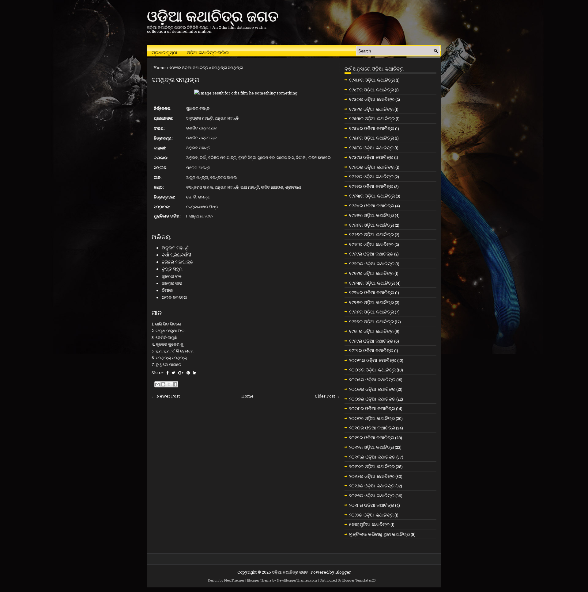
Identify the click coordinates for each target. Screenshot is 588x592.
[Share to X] (169, 384)
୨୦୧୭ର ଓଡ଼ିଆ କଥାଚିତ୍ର (371, 495)
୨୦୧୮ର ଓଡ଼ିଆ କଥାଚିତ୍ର (371, 505)
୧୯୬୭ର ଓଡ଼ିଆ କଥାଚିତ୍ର (371, 234)
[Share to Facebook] (175, 384)
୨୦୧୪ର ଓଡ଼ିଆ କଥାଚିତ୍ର (372, 466)
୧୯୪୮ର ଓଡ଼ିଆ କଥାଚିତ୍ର (371, 89)
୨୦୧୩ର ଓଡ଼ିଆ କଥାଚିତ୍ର (372, 457)
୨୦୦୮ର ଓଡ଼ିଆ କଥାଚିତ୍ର (372, 408)
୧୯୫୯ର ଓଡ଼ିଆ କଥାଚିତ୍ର (371, 157)
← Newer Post (166, 396)
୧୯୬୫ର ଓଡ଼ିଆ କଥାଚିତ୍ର (371, 215)
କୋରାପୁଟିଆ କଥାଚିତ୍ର (369, 524)
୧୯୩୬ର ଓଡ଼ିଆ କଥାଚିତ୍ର (372, 80)
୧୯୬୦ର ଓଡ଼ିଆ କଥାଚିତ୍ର (371, 167)
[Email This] (157, 384)
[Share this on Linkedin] (194, 372)
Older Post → (327, 396)
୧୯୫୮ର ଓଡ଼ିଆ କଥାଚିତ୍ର (371, 147)
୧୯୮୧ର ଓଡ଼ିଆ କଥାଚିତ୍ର (371, 350)
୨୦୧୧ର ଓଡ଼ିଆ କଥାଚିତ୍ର (371, 437)
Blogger (343, 572)
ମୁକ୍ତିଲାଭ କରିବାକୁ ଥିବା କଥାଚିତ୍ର (379, 534)
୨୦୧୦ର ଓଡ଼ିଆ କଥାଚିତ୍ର (372, 428)
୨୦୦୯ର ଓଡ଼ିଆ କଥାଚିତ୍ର (372, 418)
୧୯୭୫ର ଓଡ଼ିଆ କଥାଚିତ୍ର (371, 302)
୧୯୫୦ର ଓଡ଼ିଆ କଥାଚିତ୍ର (371, 99)
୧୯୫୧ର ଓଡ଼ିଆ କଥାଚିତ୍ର (371, 109)
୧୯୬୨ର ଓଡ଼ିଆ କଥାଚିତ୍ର (371, 186)
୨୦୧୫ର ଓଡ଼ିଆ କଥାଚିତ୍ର (371, 476)
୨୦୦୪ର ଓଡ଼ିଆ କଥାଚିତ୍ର (372, 370)
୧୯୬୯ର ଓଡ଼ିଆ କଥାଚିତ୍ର (371, 254)
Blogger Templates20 (359, 580)
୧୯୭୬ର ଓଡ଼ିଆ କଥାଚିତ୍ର (371, 312)
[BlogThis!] (163, 384)
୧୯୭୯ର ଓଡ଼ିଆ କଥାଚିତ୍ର (371, 341)
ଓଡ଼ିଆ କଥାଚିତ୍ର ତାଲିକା (208, 52)
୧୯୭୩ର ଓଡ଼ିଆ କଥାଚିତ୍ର (372, 283)
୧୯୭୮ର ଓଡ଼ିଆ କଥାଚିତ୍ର (371, 331)
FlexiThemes (234, 580)
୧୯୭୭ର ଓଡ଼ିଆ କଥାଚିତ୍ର (371, 321)
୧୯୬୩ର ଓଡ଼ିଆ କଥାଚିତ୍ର (372, 196)
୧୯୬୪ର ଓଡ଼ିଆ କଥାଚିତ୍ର (371, 205)
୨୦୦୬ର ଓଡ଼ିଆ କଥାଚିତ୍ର (372, 389)
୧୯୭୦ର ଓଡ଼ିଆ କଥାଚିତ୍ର (371, 263)
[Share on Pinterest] (188, 372)
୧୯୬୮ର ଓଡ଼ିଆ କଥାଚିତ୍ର (371, 244)
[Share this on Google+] (181, 372)
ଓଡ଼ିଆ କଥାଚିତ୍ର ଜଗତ (212, 15)
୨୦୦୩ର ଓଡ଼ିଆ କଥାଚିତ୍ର (372, 360)
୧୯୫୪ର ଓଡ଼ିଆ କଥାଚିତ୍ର (371, 128)
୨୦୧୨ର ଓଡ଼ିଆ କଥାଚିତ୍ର (188, 67)
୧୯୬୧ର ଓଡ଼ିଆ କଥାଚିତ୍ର (371, 176)
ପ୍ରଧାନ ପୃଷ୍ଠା (164, 52)
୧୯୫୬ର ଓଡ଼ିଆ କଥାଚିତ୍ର (371, 138)
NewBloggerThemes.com (297, 580)
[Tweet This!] (173, 372)
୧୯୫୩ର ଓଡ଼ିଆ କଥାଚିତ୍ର (372, 118)
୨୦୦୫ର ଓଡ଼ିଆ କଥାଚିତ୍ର (372, 379)
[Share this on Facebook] (167, 372)
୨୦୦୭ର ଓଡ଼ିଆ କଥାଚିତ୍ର (372, 399)
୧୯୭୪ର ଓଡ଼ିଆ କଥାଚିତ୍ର (371, 292)
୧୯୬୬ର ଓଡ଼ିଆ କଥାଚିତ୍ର (371, 225)
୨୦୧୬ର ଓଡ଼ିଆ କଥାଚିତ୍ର (371, 485)
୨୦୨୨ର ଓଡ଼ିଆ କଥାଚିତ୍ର (371, 515)
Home (159, 67)
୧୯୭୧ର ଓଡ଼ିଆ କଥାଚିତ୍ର (371, 273)
